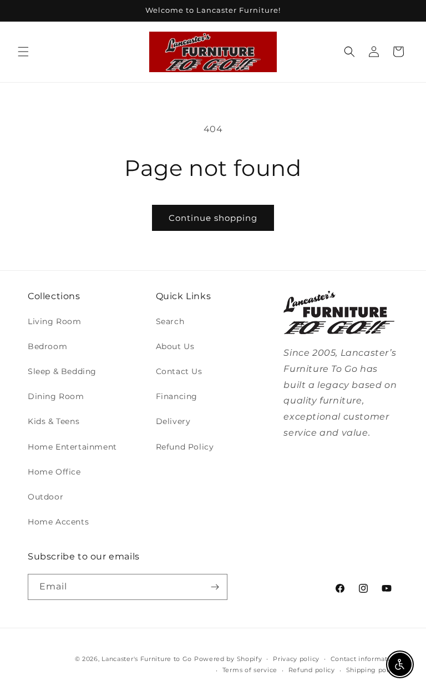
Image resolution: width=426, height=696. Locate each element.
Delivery (173, 421)
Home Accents (58, 522)
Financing (176, 396)
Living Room (55, 321)
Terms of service (249, 670)
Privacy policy (296, 659)
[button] (23, 51)
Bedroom (47, 346)
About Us (175, 346)
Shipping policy (372, 670)
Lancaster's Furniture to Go (147, 659)
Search (170, 321)
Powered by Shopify (228, 659)
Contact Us (179, 371)
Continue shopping (213, 218)
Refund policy (311, 670)
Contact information (364, 659)
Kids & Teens (53, 421)
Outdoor (45, 497)
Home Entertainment (72, 447)
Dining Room (56, 396)
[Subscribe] (214, 587)
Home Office (54, 472)
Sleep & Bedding (62, 371)
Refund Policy (185, 447)
